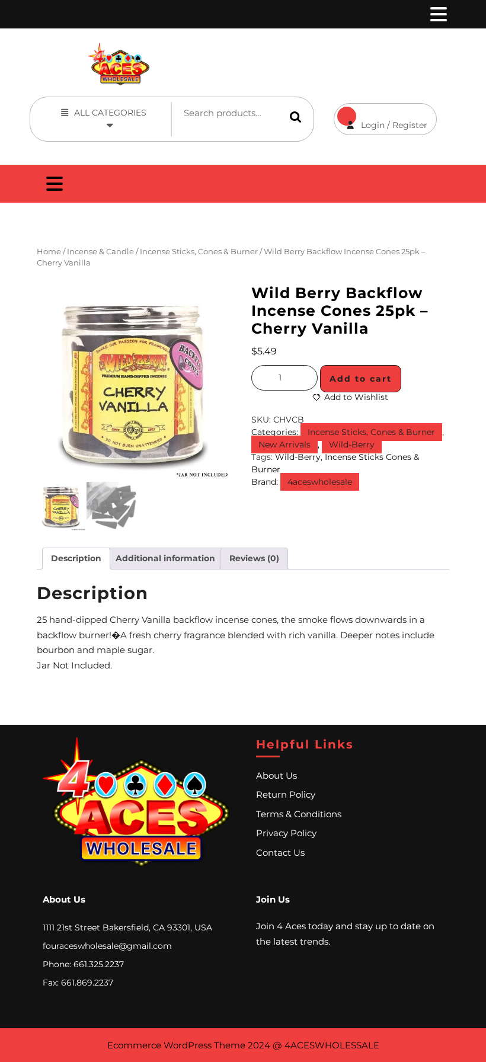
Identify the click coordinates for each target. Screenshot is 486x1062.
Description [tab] (76, 558)
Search (296, 117)
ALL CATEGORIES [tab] (110, 112)
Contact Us (280, 852)
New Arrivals (284, 444)
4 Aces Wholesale (332, 49)
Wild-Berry (352, 444)
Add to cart (361, 378)
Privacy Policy (286, 833)
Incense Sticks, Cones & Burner (199, 251)
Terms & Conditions (298, 814)
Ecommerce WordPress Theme (176, 1045)
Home (49, 251)
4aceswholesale (319, 481)
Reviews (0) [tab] (254, 558)
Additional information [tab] (165, 558)
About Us (276, 775)
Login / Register (380, 116)
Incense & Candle (100, 251)
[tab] (437, 14)
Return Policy (285, 794)
